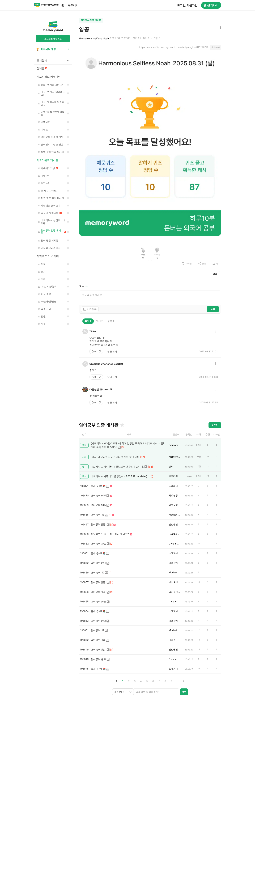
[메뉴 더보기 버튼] (220, 27)
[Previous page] (117, 681)
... (177, 681)
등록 (213, 309)
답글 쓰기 (112, 351)
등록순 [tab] (111, 321)
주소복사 (215, 47)
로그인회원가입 (187, 5)
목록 (215, 274)
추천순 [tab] (88, 321)
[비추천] (100, 351)
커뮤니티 (73, 5)
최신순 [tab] (99, 321)
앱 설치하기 (211, 5)
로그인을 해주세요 (53, 38)
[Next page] (183, 681)
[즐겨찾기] (122, 425)
